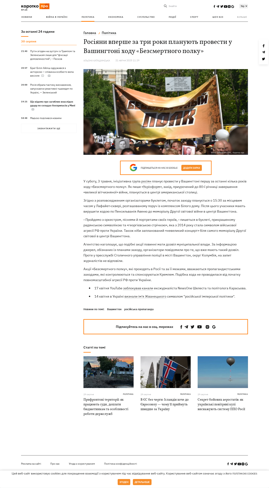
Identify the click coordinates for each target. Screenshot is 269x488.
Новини (26, 17)
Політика (88, 17)
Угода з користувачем (82, 463)
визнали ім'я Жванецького (145, 296)
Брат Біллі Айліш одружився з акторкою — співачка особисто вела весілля (52, 71)
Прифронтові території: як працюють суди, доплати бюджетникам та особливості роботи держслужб (105, 407)
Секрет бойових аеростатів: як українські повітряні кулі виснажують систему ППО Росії (221, 405)
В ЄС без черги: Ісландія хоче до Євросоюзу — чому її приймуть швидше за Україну (165, 405)
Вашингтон (114, 309)
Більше (242, 17)
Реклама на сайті (31, 463)
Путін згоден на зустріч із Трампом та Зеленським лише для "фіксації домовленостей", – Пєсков (52, 55)
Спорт (194, 17)
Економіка (115, 17)
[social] (214, 6)
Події (172, 17)
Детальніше (142, 482)
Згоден (123, 482)
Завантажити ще (48, 128)
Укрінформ (151, 187)
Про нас (55, 463)
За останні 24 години (38, 31)
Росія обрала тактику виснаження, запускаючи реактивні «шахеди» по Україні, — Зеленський (51, 88)
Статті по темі (94, 347)
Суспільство (146, 17)
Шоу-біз (217, 17)
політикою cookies (244, 473)
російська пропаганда (139, 309)
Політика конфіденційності (120, 463)
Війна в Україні (57, 17)
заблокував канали (138, 288)
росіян (146, 181)
